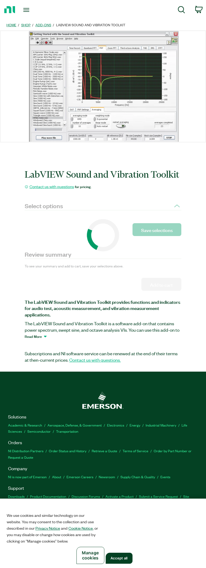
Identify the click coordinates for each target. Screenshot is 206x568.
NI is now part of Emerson (27, 476)
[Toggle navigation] (32, 10)
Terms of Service (135, 450)
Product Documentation (48, 496)
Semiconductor (39, 431)
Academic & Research (25, 425)
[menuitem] (181, 10)
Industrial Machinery (161, 425)
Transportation (67, 431)
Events (165, 476)
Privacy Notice (47, 528)
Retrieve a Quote (104, 450)
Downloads (16, 496)
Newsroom (107, 476)
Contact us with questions (52, 186)
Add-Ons (43, 24)
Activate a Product (119, 496)
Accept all (119, 558)
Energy (135, 425)
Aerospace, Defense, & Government (74, 425)
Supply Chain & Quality (137, 476)
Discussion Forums (86, 496)
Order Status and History (67, 450)
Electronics (115, 425)
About (56, 476)
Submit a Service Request (158, 496)
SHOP (26, 24)
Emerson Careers (80, 476)
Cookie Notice (80, 528)
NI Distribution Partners (25, 450)
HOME (11, 24)
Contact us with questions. (95, 360)
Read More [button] (33, 336)
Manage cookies (90, 555)
